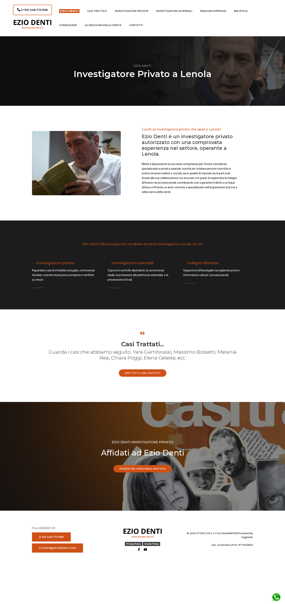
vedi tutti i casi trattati (142, 373)
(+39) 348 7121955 (34, 10)
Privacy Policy (133, 543)
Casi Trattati (97, 11)
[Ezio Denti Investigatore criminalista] (32, 24)
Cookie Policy (151, 543)
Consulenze (68, 25)
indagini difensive (213, 11)
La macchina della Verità (103, 25)
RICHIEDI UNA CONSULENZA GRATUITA (142, 468)
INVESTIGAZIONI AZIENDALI (174, 11)
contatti (136, 25)
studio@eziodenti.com (57, 547)
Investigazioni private (132, 11)
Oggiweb (246, 537)
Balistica (241, 11)
